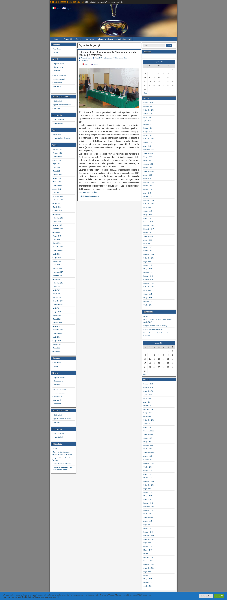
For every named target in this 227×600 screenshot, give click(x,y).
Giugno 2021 (56, 203)
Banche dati (56, 90)
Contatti (79, 39)
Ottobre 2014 (56, 351)
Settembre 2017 (57, 283)
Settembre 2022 (57, 185)
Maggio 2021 (56, 207)
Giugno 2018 (56, 258)
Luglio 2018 (56, 254)
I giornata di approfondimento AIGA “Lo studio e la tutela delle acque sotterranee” (107, 53)
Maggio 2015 (56, 344)
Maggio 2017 (56, 294)
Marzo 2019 (56, 243)
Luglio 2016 (56, 308)
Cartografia (56, 108)
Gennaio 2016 (57, 326)
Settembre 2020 (57, 218)
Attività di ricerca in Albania (61, 464)
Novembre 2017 (57, 276)
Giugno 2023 (56, 178)
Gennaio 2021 (57, 211)
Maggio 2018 (56, 261)
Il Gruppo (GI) (67, 39)
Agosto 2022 (56, 189)
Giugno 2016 (56, 312)
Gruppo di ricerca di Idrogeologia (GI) (67, 1)
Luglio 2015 (56, 337)
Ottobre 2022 (56, 182)
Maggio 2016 (56, 315)
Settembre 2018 (57, 250)
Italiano (58, 9)
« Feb (145, 93)
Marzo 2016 (56, 319)
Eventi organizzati (58, 79)
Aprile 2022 (56, 193)
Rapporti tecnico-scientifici (61, 105)
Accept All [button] (219, 596)
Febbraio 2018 (57, 268)
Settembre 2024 (57, 156)
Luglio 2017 (56, 290)
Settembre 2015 (57, 333)
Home (56, 39)
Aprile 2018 (56, 265)
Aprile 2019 (56, 240)
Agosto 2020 (56, 221)
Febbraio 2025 (57, 149)
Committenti (56, 86)
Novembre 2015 (57, 330)
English (68, 9)
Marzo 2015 (56, 348)
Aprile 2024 (56, 167)
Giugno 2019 (56, 236)
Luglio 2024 (56, 164)
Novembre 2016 (57, 301)
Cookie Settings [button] (206, 596)
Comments (84, 60)
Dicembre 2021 (57, 196)
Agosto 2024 (56, 160)
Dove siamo (90, 39)
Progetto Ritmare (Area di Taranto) (155, 326)
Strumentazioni (57, 123)
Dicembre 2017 (57, 272)
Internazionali (58, 67)
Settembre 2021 (57, 200)
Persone (55, 52)
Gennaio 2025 (57, 153)
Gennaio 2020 (57, 225)
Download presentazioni (88, 192)
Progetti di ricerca (58, 64)
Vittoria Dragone (86, 58)
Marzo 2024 (56, 171)
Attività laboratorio (58, 119)
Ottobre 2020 (56, 214)
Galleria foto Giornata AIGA (89, 196)
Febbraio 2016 (57, 322)
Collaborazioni (57, 83)
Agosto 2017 (56, 286)
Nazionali (57, 71)
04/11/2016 (98, 58)
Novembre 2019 (57, 229)
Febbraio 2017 (57, 297)
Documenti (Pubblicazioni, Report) (117, 58)
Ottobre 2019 (56, 232)
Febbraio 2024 (57, 175)
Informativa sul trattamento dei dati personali (114, 39)
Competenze (56, 49)
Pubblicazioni (57, 101)
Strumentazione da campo (61, 138)
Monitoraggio (56, 134)
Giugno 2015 (56, 341)
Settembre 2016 (57, 305)
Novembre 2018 (57, 247)
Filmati (54, 448)
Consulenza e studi (59, 75)
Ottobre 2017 (56, 279)
